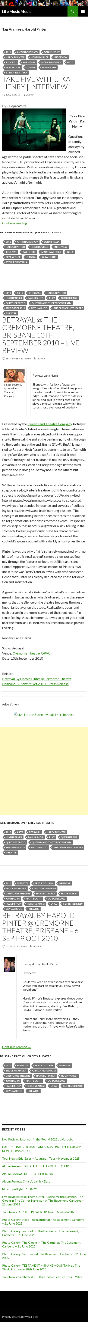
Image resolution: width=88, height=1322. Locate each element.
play (52, 298)
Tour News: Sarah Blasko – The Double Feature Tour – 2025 (42, 1277)
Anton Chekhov (27, 52)
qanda (31, 67)
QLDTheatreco (16, 303)
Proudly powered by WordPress (20, 1316)
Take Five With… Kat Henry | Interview (38, 83)
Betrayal (35, 292)
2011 (8, 52)
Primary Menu (83, 11)
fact (17, 1056)
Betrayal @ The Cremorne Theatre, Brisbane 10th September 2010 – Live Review (40, 335)
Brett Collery (44, 883)
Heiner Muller (39, 57)
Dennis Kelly (52, 52)
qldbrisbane (69, 298)
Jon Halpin (13, 898)
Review (35, 822)
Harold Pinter (15, 57)
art (2, 822)
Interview (60, 57)
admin (30, 94)
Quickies (40, 232)
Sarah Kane (49, 67)
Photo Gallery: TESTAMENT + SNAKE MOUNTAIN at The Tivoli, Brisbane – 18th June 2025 (41, 1267)
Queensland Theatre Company (51, 303)
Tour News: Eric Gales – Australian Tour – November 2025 (41, 1158)
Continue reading (16, 223)
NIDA (70, 62)
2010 (8, 292)
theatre (11, 313)
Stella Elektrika (16, 72)
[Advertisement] (44, 771)
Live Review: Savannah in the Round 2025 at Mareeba (37, 1139)
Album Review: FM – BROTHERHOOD (27, 1174)
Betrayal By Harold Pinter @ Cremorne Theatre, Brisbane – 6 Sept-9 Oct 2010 (40, 926)
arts (20, 292)
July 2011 (11, 62)
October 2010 (56, 898)
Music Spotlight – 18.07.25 (20, 1189)
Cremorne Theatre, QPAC (31, 653)
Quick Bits (30, 1056)
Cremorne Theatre (18, 893)
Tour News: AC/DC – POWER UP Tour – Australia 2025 (39, 1212)
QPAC (54, 903)
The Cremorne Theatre (68, 308)
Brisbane (12, 822)
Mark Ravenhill (51, 62)
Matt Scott (34, 898)
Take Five (54, 232)
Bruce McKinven (16, 888)
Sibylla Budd (39, 308)
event (25, 822)
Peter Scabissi (36, 903)
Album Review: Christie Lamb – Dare (26, 1181)
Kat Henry (29, 62)
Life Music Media (17, 11)
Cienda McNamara (44, 888)
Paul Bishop (35, 298)
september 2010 (15, 308)
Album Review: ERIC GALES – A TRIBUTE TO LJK (35, 1166)
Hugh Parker (14, 298)
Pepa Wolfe (13, 67)
